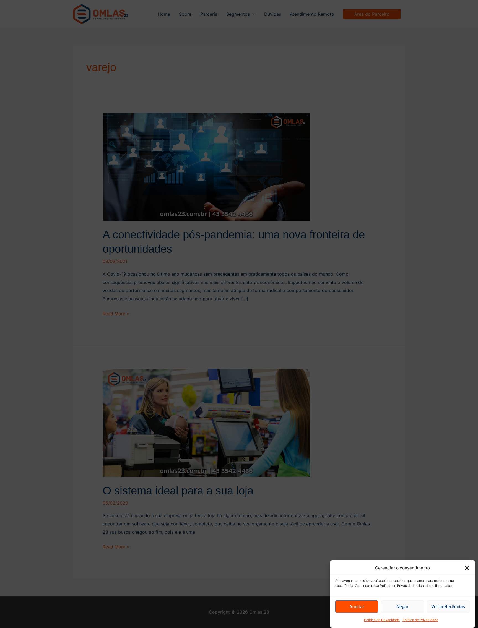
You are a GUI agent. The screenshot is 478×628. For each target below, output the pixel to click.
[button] (467, 568)
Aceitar (356, 606)
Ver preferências (448, 606)
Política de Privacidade (382, 620)
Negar (402, 606)
